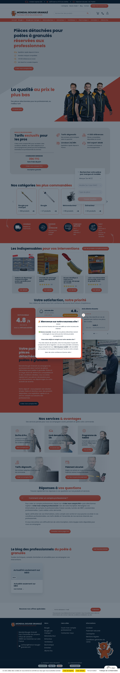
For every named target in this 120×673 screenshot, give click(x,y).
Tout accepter (68, 671)
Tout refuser (80, 671)
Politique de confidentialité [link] (108, 671)
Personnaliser (92, 671)
